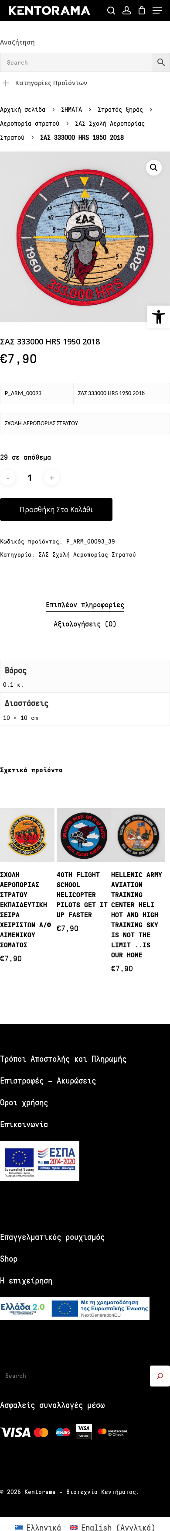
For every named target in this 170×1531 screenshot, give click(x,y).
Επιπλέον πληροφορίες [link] (85, 605)
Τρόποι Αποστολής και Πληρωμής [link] (63, 1058)
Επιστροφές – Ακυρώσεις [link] (48, 1080)
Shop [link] (8, 1258)
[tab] (85, 605)
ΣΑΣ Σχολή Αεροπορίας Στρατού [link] (87, 554)
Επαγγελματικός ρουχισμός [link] (52, 1237)
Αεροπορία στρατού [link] (29, 123)
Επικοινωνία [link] (24, 1124)
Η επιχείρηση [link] (26, 1280)
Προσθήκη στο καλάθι (56, 509)
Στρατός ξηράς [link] (120, 110)
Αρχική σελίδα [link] (22, 110)
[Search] (160, 1376)
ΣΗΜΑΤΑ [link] (71, 110)
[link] (158, 317)
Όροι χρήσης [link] (24, 1102)
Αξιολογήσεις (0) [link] (85, 624)
